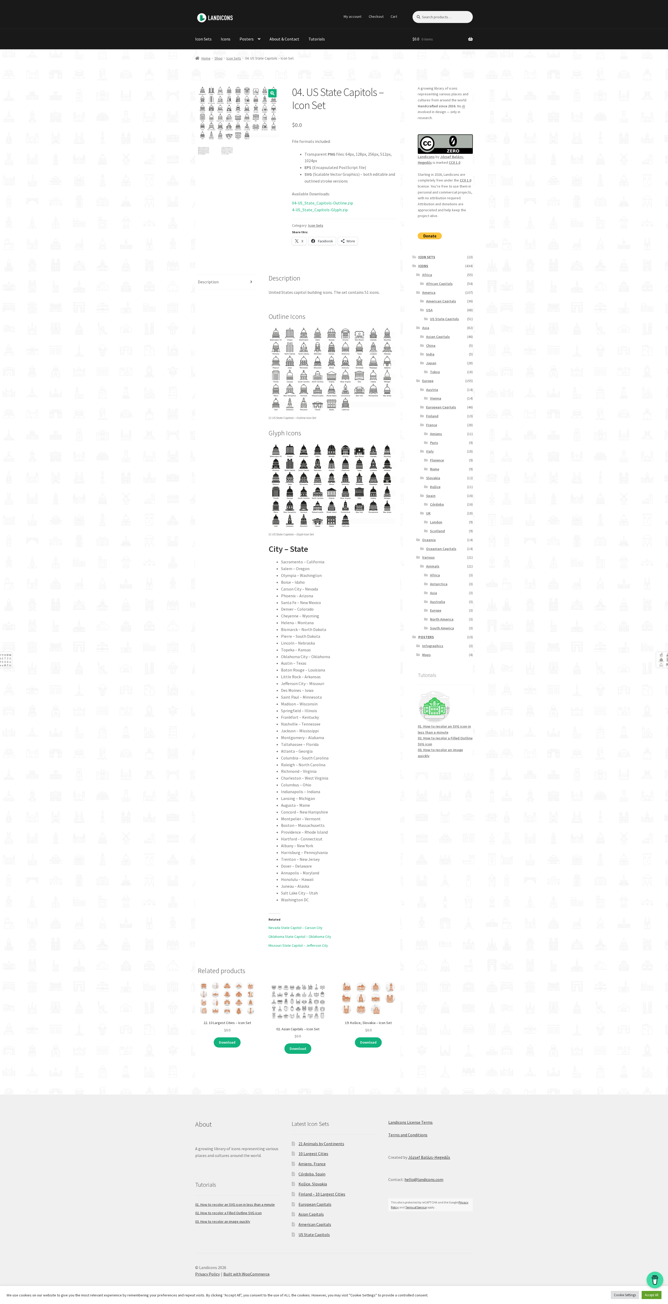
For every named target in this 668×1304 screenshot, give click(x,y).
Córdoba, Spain (312, 1174)
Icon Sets (203, 39)
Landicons (426, 156)
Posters (247, 39)
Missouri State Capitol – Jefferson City (298, 945)
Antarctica (439, 584)
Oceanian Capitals (441, 548)
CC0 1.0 (454, 162)
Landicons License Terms (410, 1122)
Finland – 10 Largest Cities (322, 1194)
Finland (432, 416)
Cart (394, 16)
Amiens (436, 433)
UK (428, 513)
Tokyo (435, 372)
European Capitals (441, 407)
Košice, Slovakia (313, 1183)
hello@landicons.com (423, 1179)
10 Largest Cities (313, 1153)
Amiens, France (312, 1163)
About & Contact (284, 39)
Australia (437, 601)
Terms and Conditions (407, 1134)
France (431, 425)
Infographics (432, 646)
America (429, 292)
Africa (427, 274)
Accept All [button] (651, 1295)
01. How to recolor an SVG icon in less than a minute (235, 1204)
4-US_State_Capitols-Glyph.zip (320, 209)
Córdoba (437, 504)
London (436, 522)
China (431, 345)
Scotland (437, 531)
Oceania (429, 539)
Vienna (435, 398)
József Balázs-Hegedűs (429, 1157)
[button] (272, 93)
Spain (431, 495)
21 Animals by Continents (321, 1143)
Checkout (376, 16)
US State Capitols (444, 319)
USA (429, 310)
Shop (218, 58)
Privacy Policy (207, 1274)
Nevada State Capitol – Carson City (296, 927)
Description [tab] (208, 281)
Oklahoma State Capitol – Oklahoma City (300, 936)
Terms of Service (416, 1207)
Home (206, 58)
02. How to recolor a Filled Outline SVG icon (228, 1213)
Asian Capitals (438, 336)
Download (227, 1042)
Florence (437, 460)
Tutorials (316, 39)
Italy (430, 451)
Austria (432, 389)
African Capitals (439, 283)
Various (428, 557)
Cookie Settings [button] (625, 1295)
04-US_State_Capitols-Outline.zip (322, 203)
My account (352, 16)
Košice (435, 486)
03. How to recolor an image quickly (222, 1221)
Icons (225, 39)
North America (442, 619)
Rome (434, 469)
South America (442, 628)
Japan (431, 363)
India (430, 354)
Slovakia (433, 478)
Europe (427, 380)
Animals (432, 566)
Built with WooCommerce (246, 1274)
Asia (425, 327)
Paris (434, 442)
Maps (426, 654)
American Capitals (441, 301)
